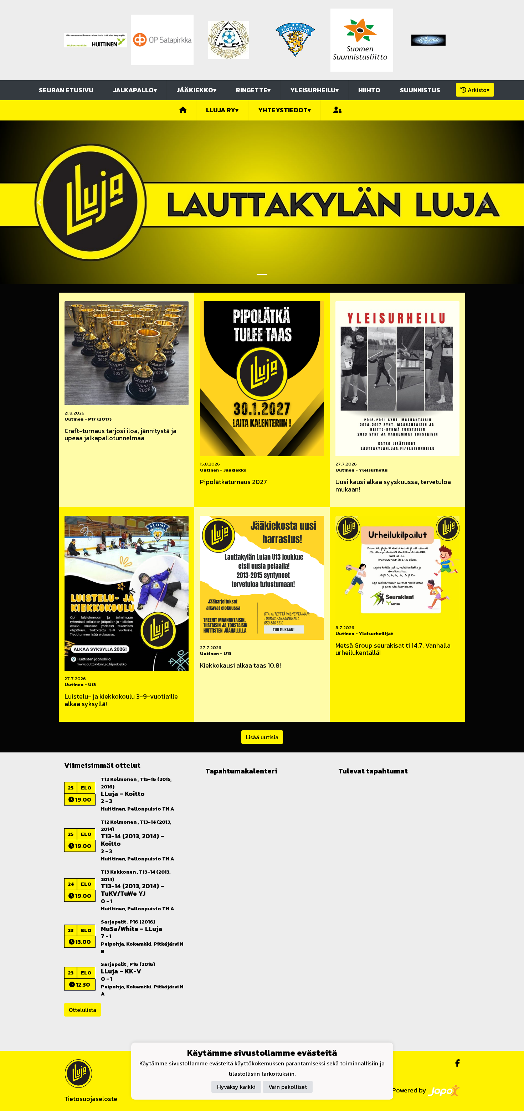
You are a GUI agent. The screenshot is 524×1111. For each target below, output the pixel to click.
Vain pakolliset (287, 1086)
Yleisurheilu (314, 90)
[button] (39, 202)
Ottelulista (82, 1009)
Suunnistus (420, 90)
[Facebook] (454, 1063)
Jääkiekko (196, 90)
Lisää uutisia (262, 737)
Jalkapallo (135, 90)
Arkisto (478, 90)
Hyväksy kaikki (236, 1086)
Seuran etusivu (66, 90)
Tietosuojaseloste (90, 1099)
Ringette (253, 90)
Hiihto (369, 90)
